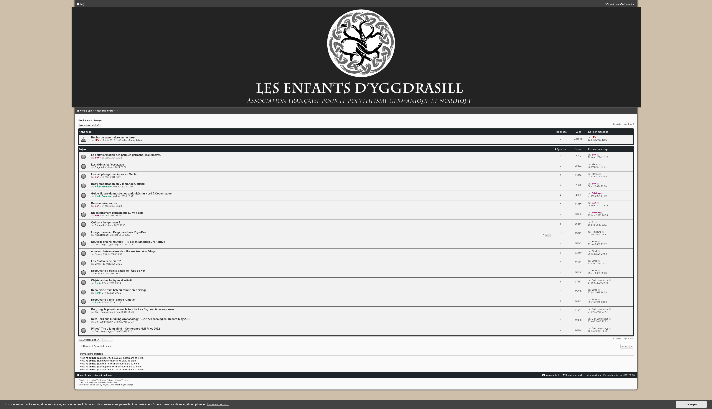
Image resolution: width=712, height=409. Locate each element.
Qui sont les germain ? (105, 222)
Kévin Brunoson (103, 186)
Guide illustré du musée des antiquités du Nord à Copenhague (131, 193)
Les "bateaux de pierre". (106, 261)
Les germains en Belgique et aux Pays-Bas (118, 232)
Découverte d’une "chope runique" (113, 299)
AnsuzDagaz (101, 235)
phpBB (95, 380)
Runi (97, 283)
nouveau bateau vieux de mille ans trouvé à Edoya (123, 251)
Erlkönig (596, 193)
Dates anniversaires (104, 203)
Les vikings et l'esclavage (107, 164)
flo (593, 222)
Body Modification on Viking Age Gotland (118, 183)
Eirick (594, 241)
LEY (97, 140)
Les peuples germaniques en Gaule (113, 174)
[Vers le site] (356, 55)
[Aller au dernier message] (598, 137)
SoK (97, 157)
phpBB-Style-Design (124, 385)
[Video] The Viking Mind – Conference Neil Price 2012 (125, 328)
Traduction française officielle (92, 382)
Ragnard (99, 167)
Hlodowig (596, 232)
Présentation (135, 140)
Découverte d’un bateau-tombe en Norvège (118, 290)
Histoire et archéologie (90, 120)
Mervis (595, 164)
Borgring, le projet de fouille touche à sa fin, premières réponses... (134, 309)
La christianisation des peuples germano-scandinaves (126, 154)
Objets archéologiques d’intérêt (111, 280)
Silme (98, 254)
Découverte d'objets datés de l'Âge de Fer (118, 270)
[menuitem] (80, 4)
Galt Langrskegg (103, 244)
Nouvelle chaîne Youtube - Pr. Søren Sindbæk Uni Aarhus (128, 241)
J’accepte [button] (691, 404)
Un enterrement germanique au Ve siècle (117, 212)
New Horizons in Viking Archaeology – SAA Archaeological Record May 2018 (140, 319)
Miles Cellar (112, 382)
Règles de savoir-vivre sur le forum (113, 137)
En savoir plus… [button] (218, 404)
